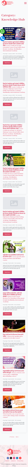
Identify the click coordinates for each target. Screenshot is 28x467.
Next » (17, 437)
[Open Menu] (25, 3)
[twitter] (11, 458)
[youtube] (20, 458)
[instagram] (14, 458)
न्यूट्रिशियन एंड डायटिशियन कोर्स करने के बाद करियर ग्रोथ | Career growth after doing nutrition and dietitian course (14, 257)
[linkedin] (17, 458)
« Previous (11, 437)
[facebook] (8, 458)
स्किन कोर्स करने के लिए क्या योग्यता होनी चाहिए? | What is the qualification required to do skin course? (13, 336)
